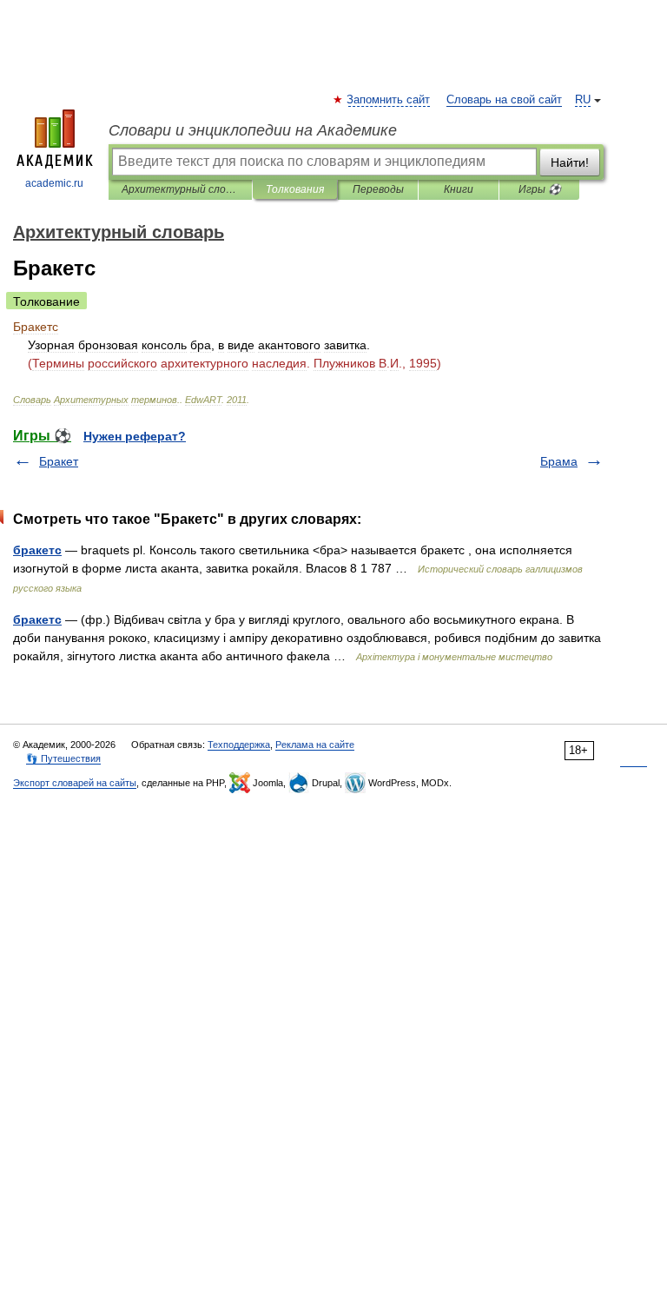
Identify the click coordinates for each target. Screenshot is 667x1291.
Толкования (295, 189)
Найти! (570, 162)
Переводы (378, 189)
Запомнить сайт (389, 100)
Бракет (58, 461)
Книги (458, 189)
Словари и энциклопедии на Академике (253, 130)
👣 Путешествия (63, 758)
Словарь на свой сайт (504, 100)
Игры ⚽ (539, 189)
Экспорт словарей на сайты (74, 783)
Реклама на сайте (314, 744)
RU (583, 100)
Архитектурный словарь (180, 189)
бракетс (37, 550)
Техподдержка (239, 744)
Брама (559, 461)
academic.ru (54, 183)
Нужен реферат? (134, 436)
